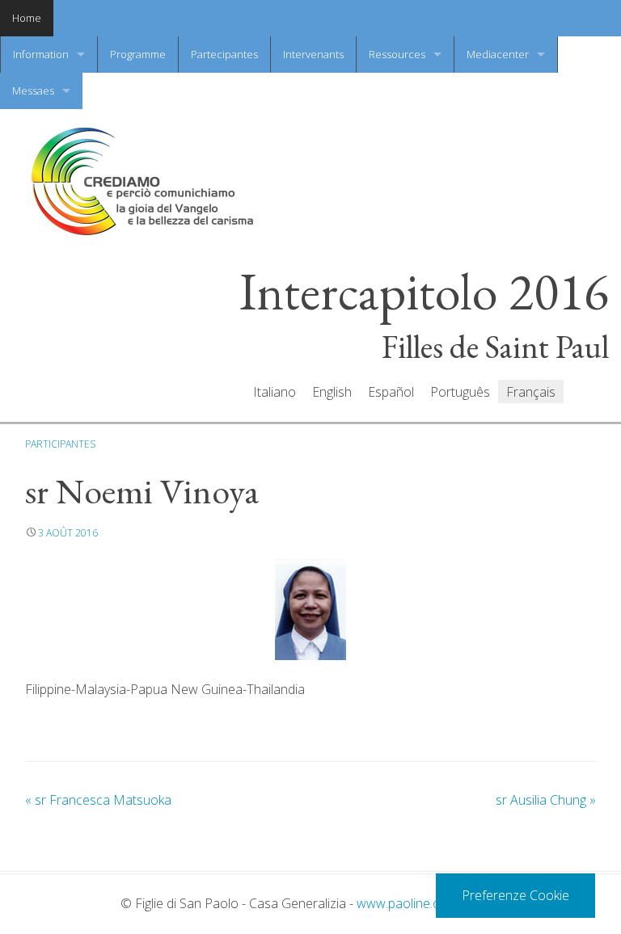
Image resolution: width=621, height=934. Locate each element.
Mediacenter (498, 54)
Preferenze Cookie (515, 895)
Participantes (60, 444)
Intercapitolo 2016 (424, 292)
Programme (138, 54)
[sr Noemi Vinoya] (310, 609)
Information (41, 54)
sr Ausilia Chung (546, 800)
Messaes (33, 90)
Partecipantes (224, 54)
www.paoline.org (404, 903)
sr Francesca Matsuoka (98, 800)
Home (26, 18)
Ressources (397, 54)
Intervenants (313, 54)
